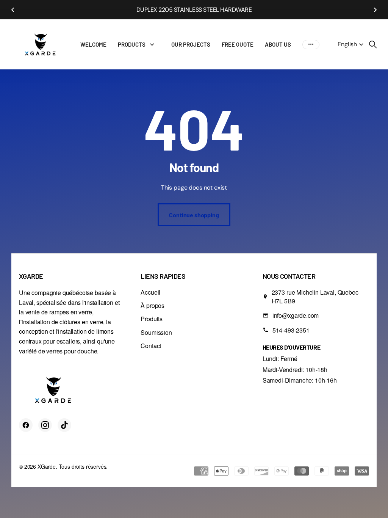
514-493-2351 (291, 330)
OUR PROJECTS (190, 44)
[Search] (373, 44)
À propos (152, 305)
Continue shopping (194, 214)
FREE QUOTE (237, 44)
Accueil (150, 292)
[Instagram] (45, 425)
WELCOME (93, 44)
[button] (12, 9)
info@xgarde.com (295, 315)
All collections (153, 44)
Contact (151, 345)
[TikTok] (64, 425)
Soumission (156, 332)
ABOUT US (278, 44)
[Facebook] (26, 425)
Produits (152, 318)
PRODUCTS (132, 44)
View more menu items (310, 44)
